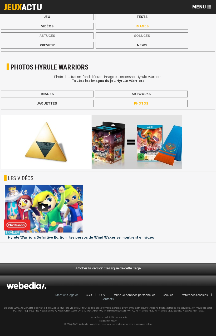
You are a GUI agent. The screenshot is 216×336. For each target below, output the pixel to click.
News (142, 45)
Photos (141, 103)
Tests (142, 17)
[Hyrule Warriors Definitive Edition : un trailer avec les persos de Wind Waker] (108, 209)
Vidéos (47, 26)
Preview (47, 45)
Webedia (123, 317)
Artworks (141, 94)
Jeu (47, 17)
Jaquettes (47, 103)
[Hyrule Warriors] (46, 142)
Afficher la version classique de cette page (108, 268)
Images (142, 26)
